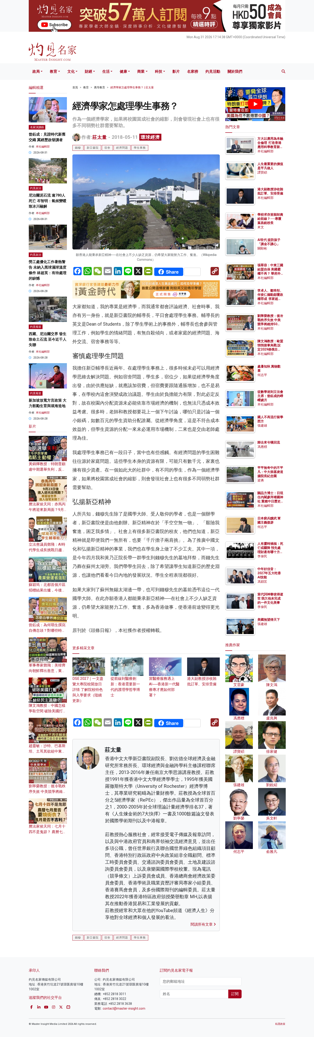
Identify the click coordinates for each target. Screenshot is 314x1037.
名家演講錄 (37, 127)
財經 (88, 71)
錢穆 (78, 147)
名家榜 (192, 71)
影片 (176, 71)
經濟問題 (122, 147)
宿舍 (107, 147)
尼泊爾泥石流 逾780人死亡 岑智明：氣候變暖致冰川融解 (47, 201)
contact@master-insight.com (124, 1008)
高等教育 (99, 87)
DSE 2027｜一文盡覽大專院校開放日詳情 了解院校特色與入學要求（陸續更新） (87, 689)
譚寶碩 (262, 172)
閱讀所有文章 (202, 924)
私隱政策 (280, 1024)
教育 (53, 71)
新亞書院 (93, 147)
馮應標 (262, 447)
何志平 (262, 375)
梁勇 (260, 480)
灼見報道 (35, 326)
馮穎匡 (262, 581)
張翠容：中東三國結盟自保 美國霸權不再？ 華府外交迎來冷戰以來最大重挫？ (270, 273)
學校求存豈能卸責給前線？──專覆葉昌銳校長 (270, 219)
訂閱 (235, 994)
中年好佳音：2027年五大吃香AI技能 (269, 573)
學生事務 (140, 147)
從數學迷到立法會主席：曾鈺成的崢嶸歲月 (270, 396)
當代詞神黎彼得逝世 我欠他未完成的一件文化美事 (270, 598)
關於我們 (235, 71)
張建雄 (262, 425)
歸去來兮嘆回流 (268, 442)
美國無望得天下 (268, 619)
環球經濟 (150, 137)
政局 (36, 71)
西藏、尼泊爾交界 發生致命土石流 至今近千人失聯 (47, 339)
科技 (158, 71)
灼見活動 (213, 71)
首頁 (75, 87)
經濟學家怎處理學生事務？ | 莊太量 (132, 87)
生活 (106, 71)
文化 (71, 71)
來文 (260, 227)
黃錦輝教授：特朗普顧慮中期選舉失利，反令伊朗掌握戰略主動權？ (47, 469)
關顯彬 (262, 248)
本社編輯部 (43, 146)
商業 (141, 71)
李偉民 (262, 556)
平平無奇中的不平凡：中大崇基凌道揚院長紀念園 (270, 472)
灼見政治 (35, 188)
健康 (123, 71)
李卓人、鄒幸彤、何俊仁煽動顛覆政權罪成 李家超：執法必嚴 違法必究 (270, 299)
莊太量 (99, 137)
